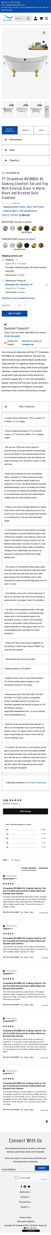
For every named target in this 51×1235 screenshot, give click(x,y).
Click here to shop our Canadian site (32, 343)
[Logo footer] (31, 1229)
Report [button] (26, 912)
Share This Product (35, 207)
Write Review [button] (25, 811)
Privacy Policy (25, 1217)
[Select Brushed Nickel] (12, 228)
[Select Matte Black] (26, 228)
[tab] (28, 868)
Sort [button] (5, 860)
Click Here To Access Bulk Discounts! (18, 298)
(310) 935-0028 (15, 2)
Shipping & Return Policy (14, 207)
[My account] (35, 18)
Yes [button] (22, 912)
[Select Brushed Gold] (19, 228)
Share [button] (31, 912)
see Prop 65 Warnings (35, 782)
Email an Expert (11, 211)
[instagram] (25, 1186)
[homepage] (7, 18)
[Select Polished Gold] (33, 228)
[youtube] (29, 1186)
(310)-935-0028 (11, 336)
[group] (25, 800)
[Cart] (41, 18)
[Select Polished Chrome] (5, 228)
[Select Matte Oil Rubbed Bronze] (40, 228)
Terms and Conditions (25, 1221)
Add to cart (14, 313)
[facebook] (21, 1186)
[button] (46, 63)
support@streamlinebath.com (15, 5)
